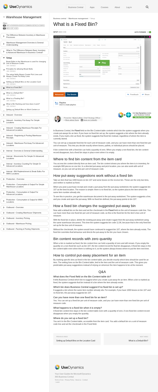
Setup (9, 58)
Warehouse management (78, 18)
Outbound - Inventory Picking (18, 218)
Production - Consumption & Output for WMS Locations (24, 201)
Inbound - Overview (14, 115)
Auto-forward (140, 32)
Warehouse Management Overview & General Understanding (24, 44)
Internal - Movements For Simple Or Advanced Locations (25, 157)
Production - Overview (15, 179)
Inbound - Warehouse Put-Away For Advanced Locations (25, 144)
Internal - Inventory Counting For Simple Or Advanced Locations (23, 165)
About (117, 7)
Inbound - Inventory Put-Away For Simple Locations (23, 121)
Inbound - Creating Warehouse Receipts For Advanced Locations (24, 129)
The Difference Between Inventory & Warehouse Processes (25, 36)
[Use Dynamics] (17, 6)
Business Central (75, 7)
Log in (129, 7)
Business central (59, 18)
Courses (104, 7)
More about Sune (72, 120)
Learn (58, 382)
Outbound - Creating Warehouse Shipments (23, 213)
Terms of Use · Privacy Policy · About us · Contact (71, 380)
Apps (92, 7)
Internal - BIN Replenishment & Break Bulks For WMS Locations (25, 172)
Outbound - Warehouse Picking (18, 224)
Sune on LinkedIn (90, 120)
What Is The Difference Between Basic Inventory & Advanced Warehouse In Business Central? (25, 51)
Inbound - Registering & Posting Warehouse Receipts (23, 136)
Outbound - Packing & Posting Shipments (23, 229)
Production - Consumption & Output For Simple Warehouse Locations (25, 185)
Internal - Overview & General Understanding (24, 151)
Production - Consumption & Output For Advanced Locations (22, 193)
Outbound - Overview (15, 207)
